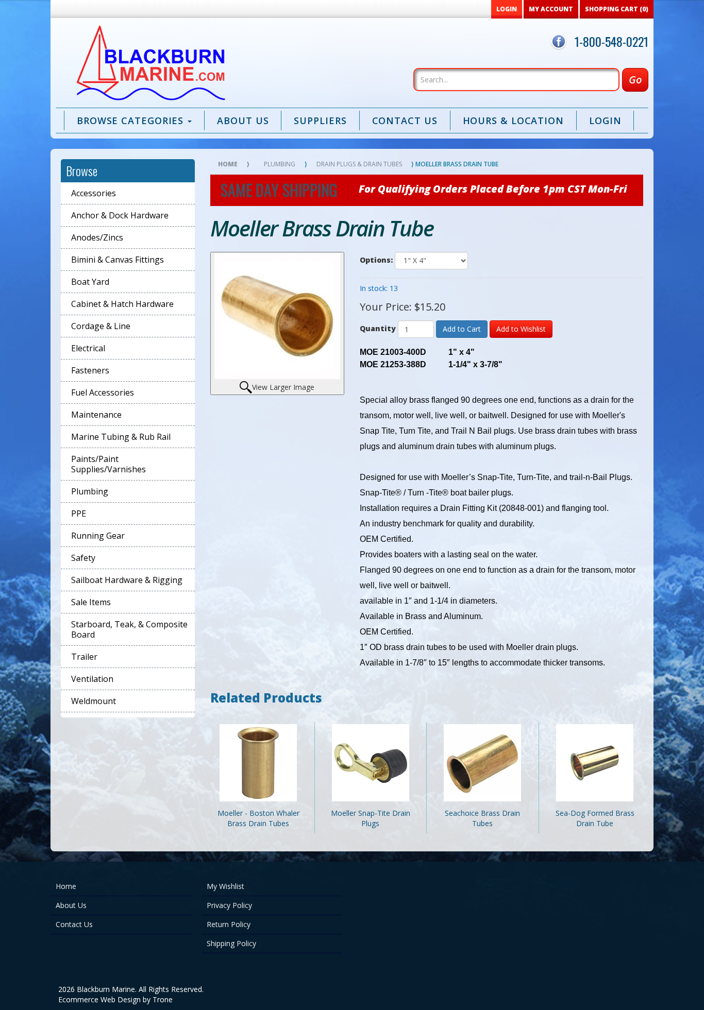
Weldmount (93, 701)
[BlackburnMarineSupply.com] (149, 65)
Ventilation (92, 678)
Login (605, 120)
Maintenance (96, 414)
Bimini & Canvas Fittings (117, 259)
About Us (243, 120)
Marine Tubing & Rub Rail (121, 436)
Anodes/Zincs (97, 237)
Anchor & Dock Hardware (120, 215)
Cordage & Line (100, 326)
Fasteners (90, 370)
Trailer (84, 656)
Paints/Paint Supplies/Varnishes (108, 464)
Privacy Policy (229, 905)
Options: (376, 260)
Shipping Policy (231, 943)
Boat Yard (90, 281)
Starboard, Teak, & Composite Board (129, 629)
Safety (83, 557)
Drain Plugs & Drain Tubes (359, 164)
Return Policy (228, 924)
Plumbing (89, 491)
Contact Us (405, 120)
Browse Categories (132, 120)
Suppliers (320, 120)
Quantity (378, 328)
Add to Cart (462, 329)
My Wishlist (225, 886)
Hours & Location (513, 120)
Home (228, 164)
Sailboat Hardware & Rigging (126, 580)
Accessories (93, 193)
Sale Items (91, 602)
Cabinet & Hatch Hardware (122, 304)
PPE (78, 513)
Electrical (88, 348)
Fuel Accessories (102, 392)
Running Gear (98, 535)
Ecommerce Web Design (99, 999)
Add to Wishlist (521, 329)
